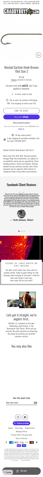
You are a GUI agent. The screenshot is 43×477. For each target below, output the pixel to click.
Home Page (19, 428)
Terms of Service (21, 438)
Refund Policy (30, 428)
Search (10, 428)
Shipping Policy (21, 431)
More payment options (21, 122)
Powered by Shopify (25, 460)
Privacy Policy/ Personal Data (21, 435)
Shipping (14, 80)
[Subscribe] (35, 403)
